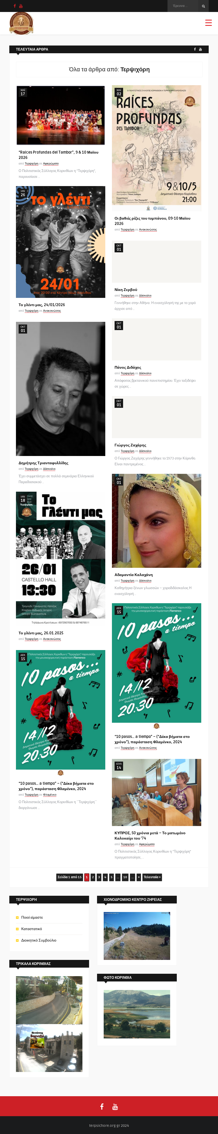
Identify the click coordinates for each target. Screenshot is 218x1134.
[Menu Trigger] (208, 22)
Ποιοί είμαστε (32, 917)
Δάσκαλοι (145, 295)
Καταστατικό (31, 929)
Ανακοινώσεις (148, 229)
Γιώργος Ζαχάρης (130, 445)
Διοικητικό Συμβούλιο (38, 940)
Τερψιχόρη (31, 163)
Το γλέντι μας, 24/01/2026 (42, 305)
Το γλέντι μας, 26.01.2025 (41, 633)
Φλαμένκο (49, 794)
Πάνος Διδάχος (128, 367)
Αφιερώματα (50, 163)
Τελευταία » (152, 877)
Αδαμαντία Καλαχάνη (134, 575)
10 (125, 877)
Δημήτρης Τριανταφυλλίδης (43, 463)
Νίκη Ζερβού (126, 289)
